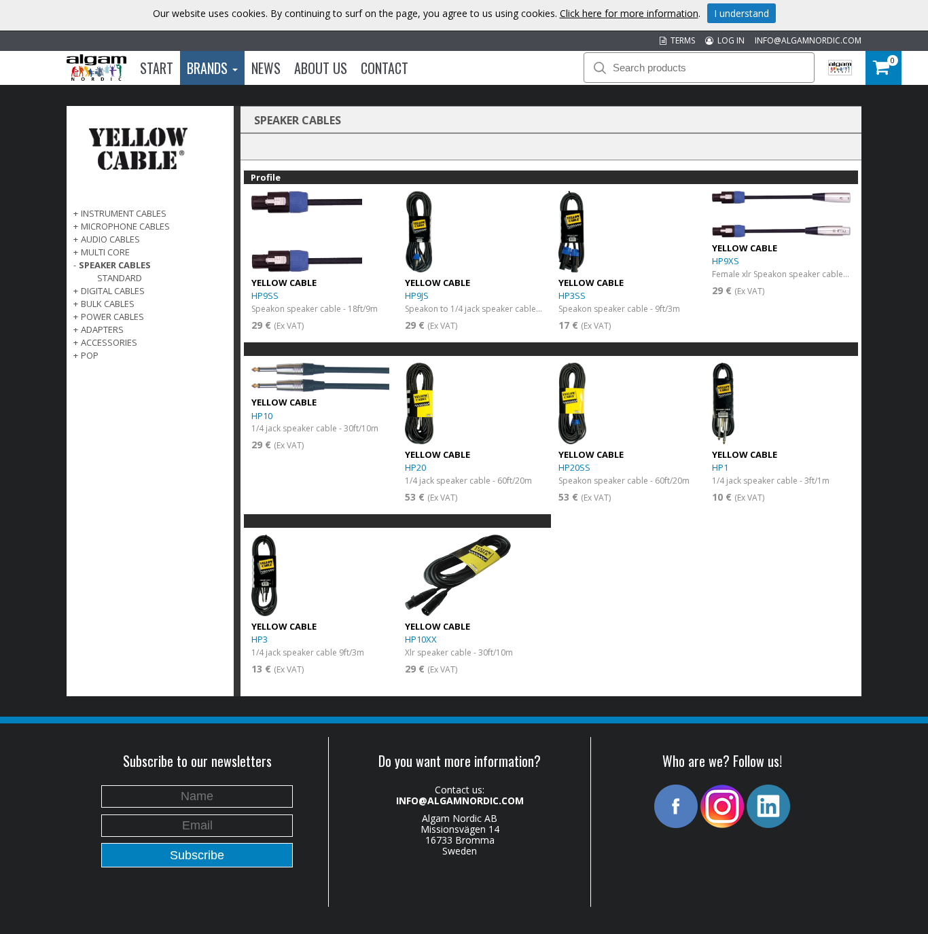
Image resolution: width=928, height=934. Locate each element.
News (266, 68)
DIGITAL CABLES (113, 291)
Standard (119, 278)
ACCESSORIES (109, 342)
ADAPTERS (102, 329)
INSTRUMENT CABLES (123, 213)
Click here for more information (629, 13)
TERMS (680, 40)
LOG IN (729, 40)
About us (320, 68)
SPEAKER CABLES (115, 265)
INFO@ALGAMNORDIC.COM (808, 40)
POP (90, 355)
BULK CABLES (108, 304)
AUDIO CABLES (110, 239)
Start (156, 68)
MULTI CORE (105, 252)
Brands (209, 68)
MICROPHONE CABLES (125, 226)
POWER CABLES (112, 316)
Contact (384, 68)
